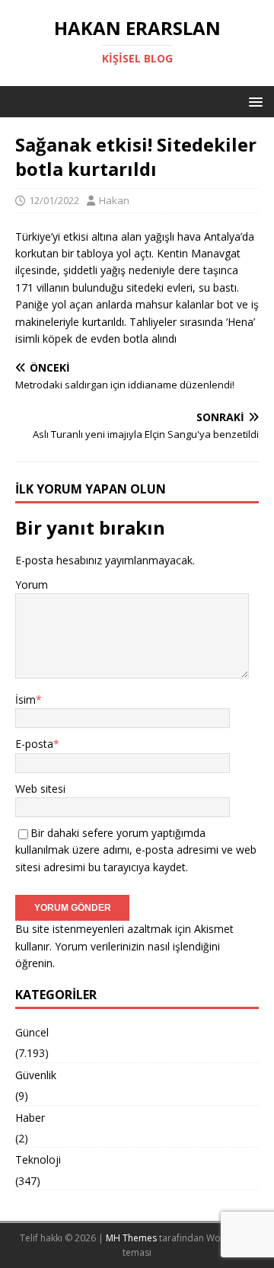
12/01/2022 (54, 200)
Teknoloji (38, 1159)
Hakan (114, 200)
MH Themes (131, 1237)
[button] (253, 101)
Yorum (31, 584)
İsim (25, 699)
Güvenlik (35, 1075)
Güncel (32, 1032)
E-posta (34, 743)
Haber (30, 1117)
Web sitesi (40, 788)
